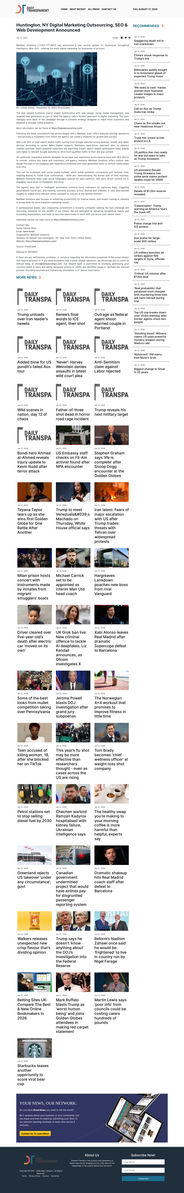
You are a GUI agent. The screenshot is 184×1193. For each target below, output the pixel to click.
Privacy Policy (34, 1176)
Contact (45, 1176)
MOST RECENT (78, 9)
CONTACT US (109, 9)
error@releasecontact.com (48, 263)
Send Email (28, 231)
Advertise (55, 1176)
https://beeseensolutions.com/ (66, 128)
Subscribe (143, 1178)
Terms (24, 1176)
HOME (64, 9)
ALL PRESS (93, 9)
